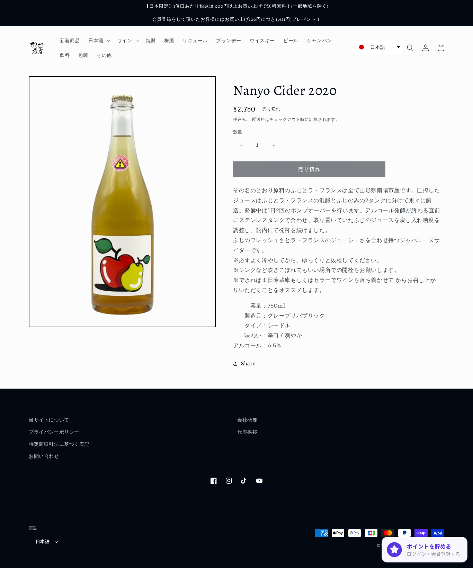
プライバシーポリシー (54, 432)
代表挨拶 (247, 432)
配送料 (258, 119)
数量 (237, 131)
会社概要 (247, 420)
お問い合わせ (44, 456)
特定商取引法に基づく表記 (59, 444)
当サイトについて (49, 420)
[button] (98, 40)
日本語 (43, 541)
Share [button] (248, 363)
